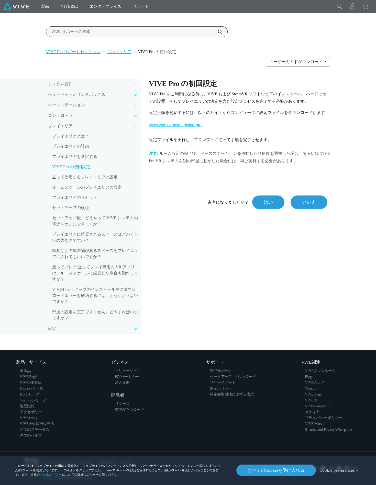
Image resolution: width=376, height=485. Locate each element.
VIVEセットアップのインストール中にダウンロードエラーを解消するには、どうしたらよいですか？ (95, 295)
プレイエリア (119, 52)
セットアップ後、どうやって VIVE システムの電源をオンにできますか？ (95, 221)
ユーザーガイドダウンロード (296, 62)
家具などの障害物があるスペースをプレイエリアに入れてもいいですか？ (95, 253)
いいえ (309, 202)
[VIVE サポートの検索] (217, 32)
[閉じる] (339, 6)
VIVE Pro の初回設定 (71, 167)
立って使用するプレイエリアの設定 (85, 177)
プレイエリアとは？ (70, 136)
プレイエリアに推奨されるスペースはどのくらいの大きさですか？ (95, 237)
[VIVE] (16, 6)
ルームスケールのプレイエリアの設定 (87, 187)
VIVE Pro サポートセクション (73, 52)
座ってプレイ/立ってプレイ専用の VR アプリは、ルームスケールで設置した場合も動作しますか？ (95, 273)
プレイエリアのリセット (74, 197)
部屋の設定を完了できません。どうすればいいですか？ (95, 315)
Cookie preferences (337, 470)
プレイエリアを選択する (74, 156)
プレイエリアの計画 (70, 146)
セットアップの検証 (70, 207)
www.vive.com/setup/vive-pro (175, 125)
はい (268, 202)
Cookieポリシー (50, 474)
